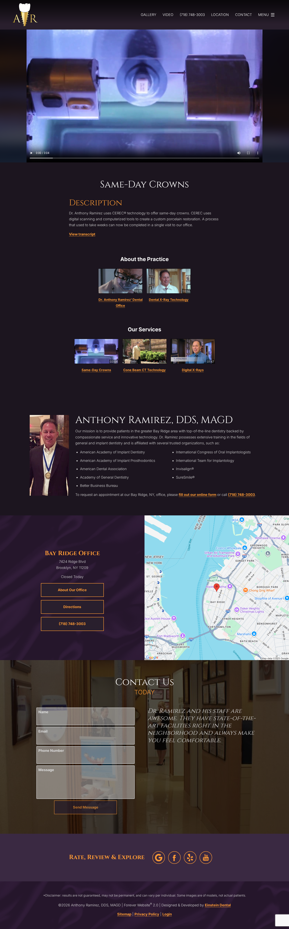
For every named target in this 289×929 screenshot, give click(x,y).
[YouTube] (206, 857)
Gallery (148, 15)
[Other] (190, 857)
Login (167, 914)
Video (168, 15)
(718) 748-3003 (241, 495)
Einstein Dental (218, 905)
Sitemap (124, 914)
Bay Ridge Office (72, 553)
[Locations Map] (216, 587)
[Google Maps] (158, 857)
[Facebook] (174, 857)
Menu (263, 15)
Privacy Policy (146, 914)
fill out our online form (197, 495)
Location (220, 15)
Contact (243, 15)
